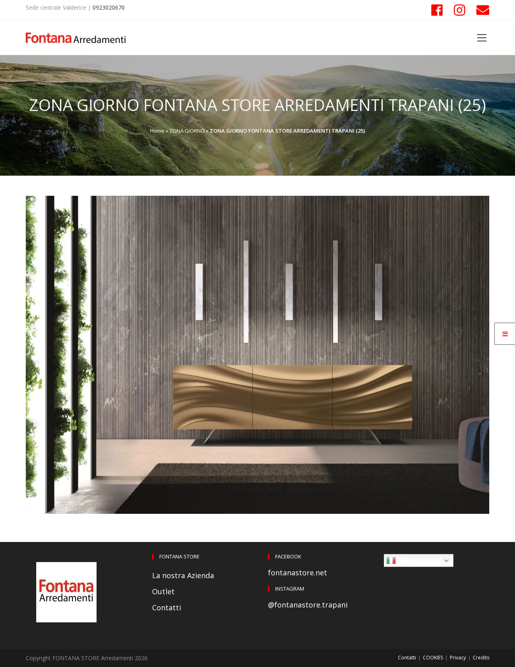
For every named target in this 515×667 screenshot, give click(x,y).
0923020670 (109, 7)
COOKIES (433, 657)
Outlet (163, 591)
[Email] (480, 10)
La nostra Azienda (183, 575)
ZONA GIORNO (187, 130)
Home (157, 130)
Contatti (166, 607)
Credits (481, 657)
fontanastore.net (297, 572)
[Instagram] (459, 10)
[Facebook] (437, 10)
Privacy (458, 657)
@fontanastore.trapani (308, 605)
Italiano (407, 559)
